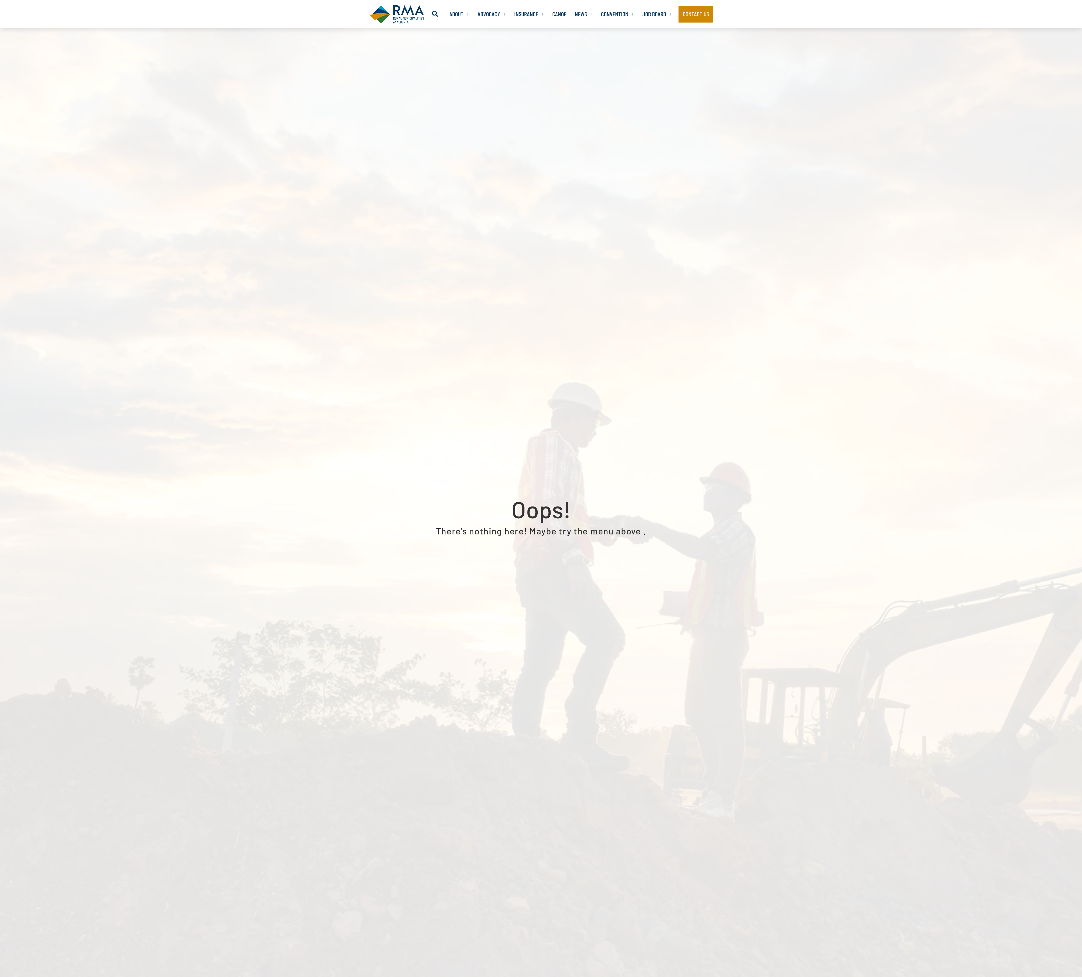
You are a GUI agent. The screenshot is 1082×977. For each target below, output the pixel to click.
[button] (435, 14)
